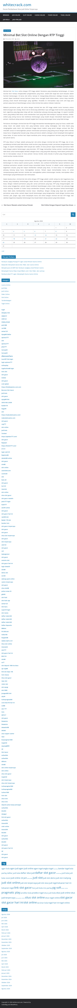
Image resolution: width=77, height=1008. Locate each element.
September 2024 (7, 985)
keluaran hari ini (64, 883)
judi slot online (11, 883)
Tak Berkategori (6, 300)
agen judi (14, 868)
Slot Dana (15, 91)
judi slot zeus (43, 883)
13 (35, 235)
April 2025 (5, 964)
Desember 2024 (6, 976)
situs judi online (63, 892)
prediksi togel (38, 893)
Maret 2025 (5, 967)
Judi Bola (6, 19)
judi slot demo (49, 878)
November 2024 (6, 979)
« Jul (3, 251)
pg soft (56, 887)
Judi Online (16, 15)
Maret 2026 (5, 930)
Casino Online (40, 15)
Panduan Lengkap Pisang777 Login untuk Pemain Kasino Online (22, 262)
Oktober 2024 (6, 982)
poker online (65, 888)
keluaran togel (8, 888)
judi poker (29, 878)
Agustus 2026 (6, 914)
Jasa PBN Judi (16, 19)
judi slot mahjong (63, 878)
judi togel (53, 883)
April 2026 (5, 927)
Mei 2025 (4, 961)
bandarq (56, 869)
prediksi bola (26, 893)
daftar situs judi (28, 873)
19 (24, 239)
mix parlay (47, 888)
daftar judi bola (13, 873)
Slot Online (27, 15)
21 (45, 239)
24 (3, 242)
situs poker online (20, 898)
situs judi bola (50, 893)
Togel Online (65, 15)
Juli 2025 (4, 954)
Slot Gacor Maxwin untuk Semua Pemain (18, 205)
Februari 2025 (6, 970)
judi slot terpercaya (28, 883)
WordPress (14, 1004)
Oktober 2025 (6, 945)
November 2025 (6, 942)
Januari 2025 (5, 973)
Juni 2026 (4, 920)
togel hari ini (53, 902)
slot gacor (66, 897)
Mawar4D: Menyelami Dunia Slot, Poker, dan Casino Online (20, 265)
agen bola (6, 868)
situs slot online (35, 897)
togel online (65, 902)
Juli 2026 (4, 917)
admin (18, 39)
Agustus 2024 (6, 989)
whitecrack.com (17, 4)
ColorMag (5, 1004)
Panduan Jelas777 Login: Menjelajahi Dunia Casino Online (20, 274)
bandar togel (63, 868)
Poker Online (53, 15)
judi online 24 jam (19, 878)
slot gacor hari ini (12, 902)
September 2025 (7, 948)
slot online (30, 902)
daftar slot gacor (45, 873)
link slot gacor (23, 887)
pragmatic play (11, 892)
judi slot (38, 878)
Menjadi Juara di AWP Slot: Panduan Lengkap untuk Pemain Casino (23, 268)
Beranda (6, 15)
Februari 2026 (6, 933)
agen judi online (26, 868)
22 (56, 239)
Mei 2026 (4, 924)
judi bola (65, 873)
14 (45, 235)
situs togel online (52, 898)
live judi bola (37, 888)
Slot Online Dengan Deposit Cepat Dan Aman (57, 205)
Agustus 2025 (6, 951)
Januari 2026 (5, 936)
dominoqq (58, 873)
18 (14, 239)
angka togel (48, 868)
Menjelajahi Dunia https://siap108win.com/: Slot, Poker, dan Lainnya (23, 271)
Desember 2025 (6, 939)
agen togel (38, 868)
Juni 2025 (4, 958)
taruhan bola (42, 903)
